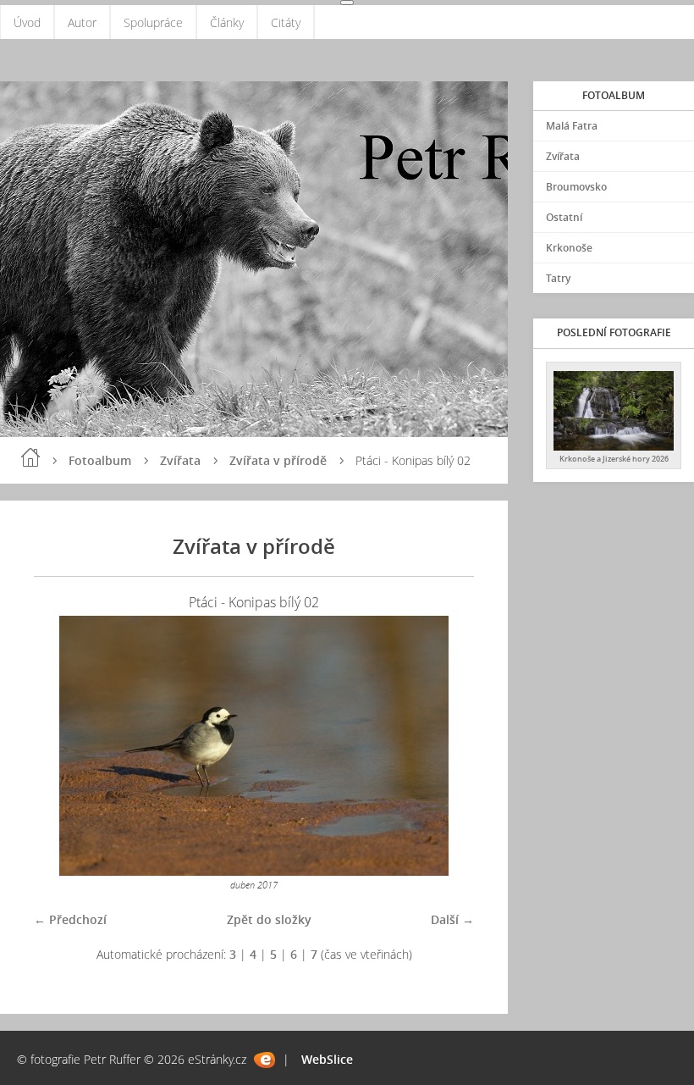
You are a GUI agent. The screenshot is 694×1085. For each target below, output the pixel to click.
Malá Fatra (572, 126)
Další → (452, 919)
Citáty (285, 22)
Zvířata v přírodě (278, 460)
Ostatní (564, 217)
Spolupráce (153, 22)
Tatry (558, 278)
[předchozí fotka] (61, 746)
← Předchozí (70, 919)
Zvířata (180, 460)
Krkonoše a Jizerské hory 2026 (614, 458)
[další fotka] (446, 746)
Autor (82, 22)
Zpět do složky (269, 919)
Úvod (27, 22)
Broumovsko (576, 187)
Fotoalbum (100, 460)
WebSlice (327, 1059)
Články (227, 22)
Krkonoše (569, 248)
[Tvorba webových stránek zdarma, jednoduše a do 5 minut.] (264, 1060)
